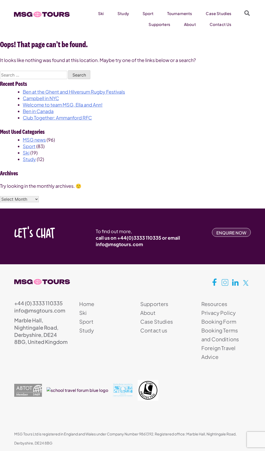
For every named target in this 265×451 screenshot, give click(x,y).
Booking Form (218, 321)
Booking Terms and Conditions (220, 334)
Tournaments (179, 13)
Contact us (153, 330)
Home (86, 304)
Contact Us (221, 24)
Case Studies (218, 13)
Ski (101, 13)
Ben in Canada (38, 111)
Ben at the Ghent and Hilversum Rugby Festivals (74, 92)
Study (123, 13)
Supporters (159, 24)
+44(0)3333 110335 (139, 238)
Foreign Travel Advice (218, 352)
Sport (148, 13)
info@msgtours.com (119, 244)
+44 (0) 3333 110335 (38, 303)
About (190, 24)
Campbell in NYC (41, 98)
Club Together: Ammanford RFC (57, 118)
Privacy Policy (218, 312)
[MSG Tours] (42, 14)
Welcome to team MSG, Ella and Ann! (62, 105)
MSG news (34, 140)
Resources (214, 304)
